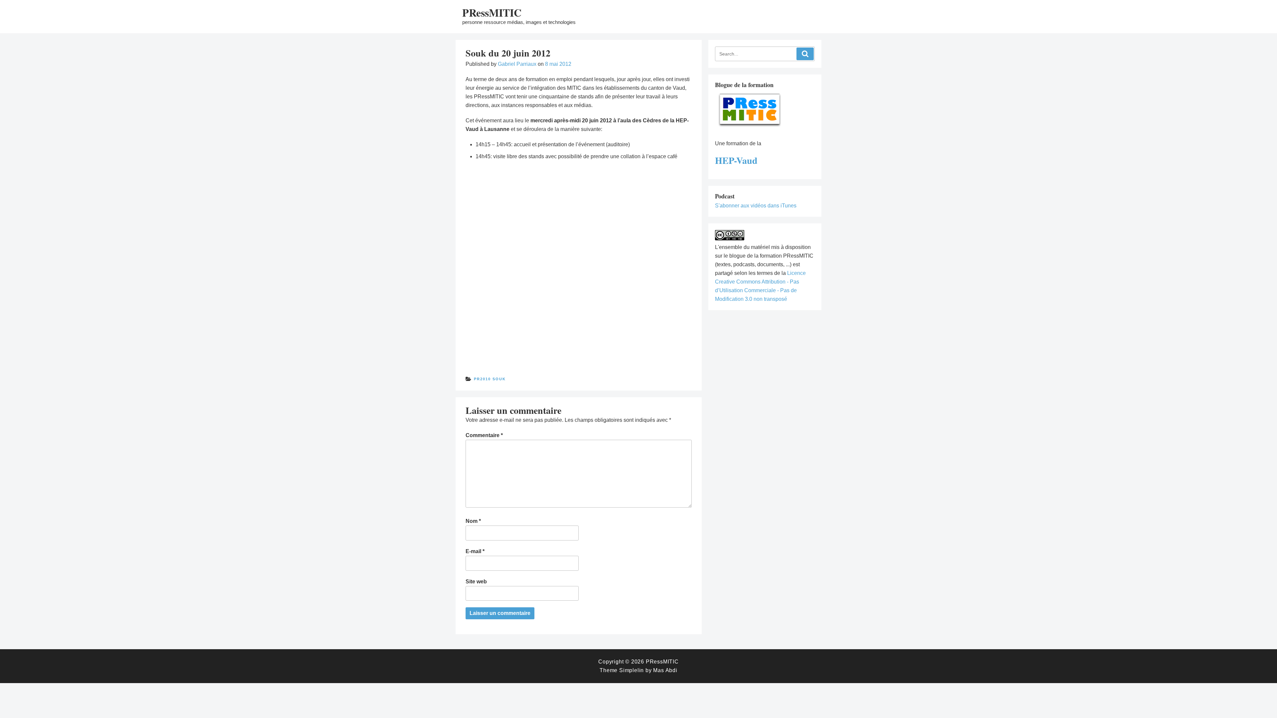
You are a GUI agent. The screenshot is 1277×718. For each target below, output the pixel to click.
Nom (473, 521)
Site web (476, 581)
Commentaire (484, 435)
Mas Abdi (665, 670)
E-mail (475, 551)
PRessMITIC (491, 12)
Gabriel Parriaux (517, 64)
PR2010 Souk (490, 379)
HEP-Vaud (736, 160)
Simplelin (631, 670)
